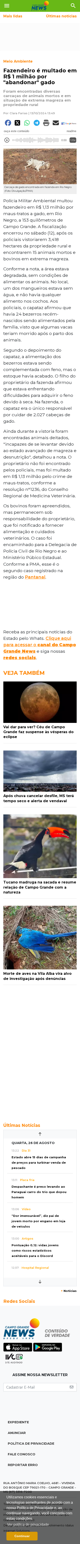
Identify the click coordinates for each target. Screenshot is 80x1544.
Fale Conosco (21, 1454)
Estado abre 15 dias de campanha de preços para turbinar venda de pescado (39, 1163)
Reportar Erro (23, 1465)
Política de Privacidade (31, 1444)
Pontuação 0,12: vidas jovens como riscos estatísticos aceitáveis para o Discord (35, 1251)
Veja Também (24, 673)
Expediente (18, 1422)
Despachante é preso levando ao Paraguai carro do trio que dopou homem (39, 1192)
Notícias (69, 1291)
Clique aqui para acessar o (39, 645)
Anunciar (17, 1433)
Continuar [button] (22, 1536)
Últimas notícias (61, 16)
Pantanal (35, 577)
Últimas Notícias (21, 1125)
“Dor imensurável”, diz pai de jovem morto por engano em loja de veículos (38, 1221)
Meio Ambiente (18, 61)
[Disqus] (40, 1051)
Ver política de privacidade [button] (28, 1524)
